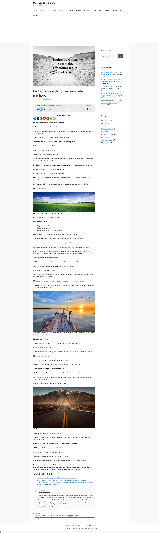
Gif (102, 126)
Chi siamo (68, 525)
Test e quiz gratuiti (107, 140)
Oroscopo (104, 137)
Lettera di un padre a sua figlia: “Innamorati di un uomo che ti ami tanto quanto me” (58, 515)
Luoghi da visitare (107, 134)
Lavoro (103, 131)
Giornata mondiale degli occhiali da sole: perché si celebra (56, 478)
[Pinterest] (47, 118)
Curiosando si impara (44, 3)
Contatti (35, 15)
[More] (54, 118)
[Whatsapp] (50, 118)
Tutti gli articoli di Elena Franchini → (49, 507)
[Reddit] (41, 118)
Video (94, 10)
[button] (0, 532)
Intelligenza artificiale (108, 129)
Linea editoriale (76, 525)
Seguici (78, 10)
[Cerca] (120, 56)
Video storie (69, 10)
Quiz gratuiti (52, 10)
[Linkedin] (44, 118)
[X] (38, 118)
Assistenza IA (117, 10)
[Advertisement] (79, 30)
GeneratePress (92, 528)
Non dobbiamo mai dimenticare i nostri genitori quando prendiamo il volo (61, 480)
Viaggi (61, 10)
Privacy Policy (84, 525)
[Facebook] (34, 118)
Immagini (86, 10)
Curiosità (42, 10)
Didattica (104, 123)
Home (35, 10)
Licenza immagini (104, 10)
